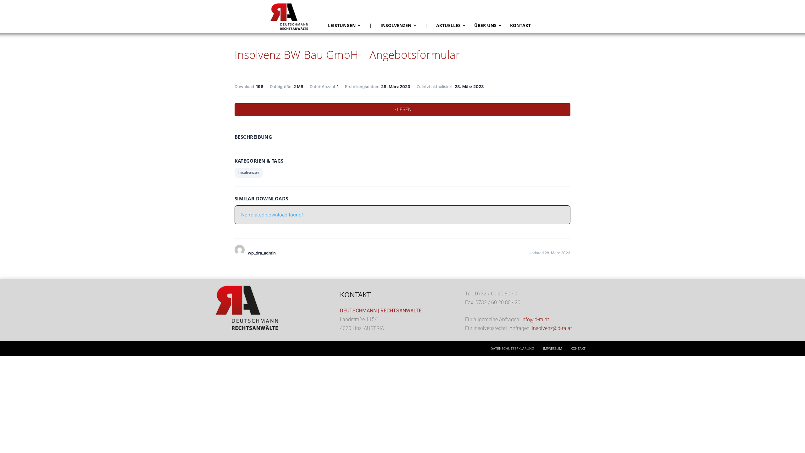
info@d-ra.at (535, 319)
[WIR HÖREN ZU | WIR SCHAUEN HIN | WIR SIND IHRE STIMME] (297, 16)
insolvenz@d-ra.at (552, 328)
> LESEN (402, 109)
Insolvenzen (248, 173)
